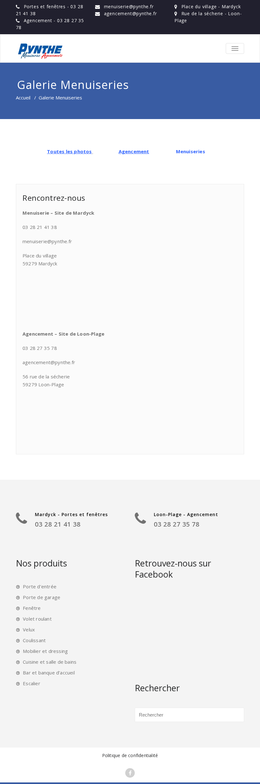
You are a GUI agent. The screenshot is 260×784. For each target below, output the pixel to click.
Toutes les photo (68, 151)
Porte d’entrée (39, 586)
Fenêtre (32, 608)
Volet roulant (37, 619)
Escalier (31, 683)
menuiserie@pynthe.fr (129, 6)
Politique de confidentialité (130, 755)
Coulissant (34, 640)
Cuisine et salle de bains (49, 662)
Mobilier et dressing (45, 651)
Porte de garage (41, 597)
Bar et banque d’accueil (49, 672)
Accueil (23, 97)
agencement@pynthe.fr (130, 13)
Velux (29, 629)
